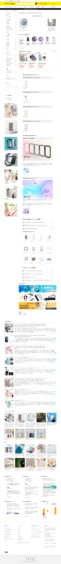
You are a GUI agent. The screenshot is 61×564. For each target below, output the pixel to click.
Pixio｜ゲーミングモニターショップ (36, 537)
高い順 (30, 51)
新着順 (24, 51)
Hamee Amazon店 (7, 531)
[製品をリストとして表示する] (55, 51)
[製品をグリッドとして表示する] (53, 51)
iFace (15, 6)
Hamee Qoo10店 (7, 536)
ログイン (19, 531)
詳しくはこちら (9, 496)
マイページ (19, 532)
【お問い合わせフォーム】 (51, 489)
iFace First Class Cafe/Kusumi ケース (23, 64)
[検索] (36, 4)
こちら (51, 479)
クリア (15, 15)
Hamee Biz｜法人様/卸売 (8, 539)
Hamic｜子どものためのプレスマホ (36, 536)
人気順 (21, 51)
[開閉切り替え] (52, 222)
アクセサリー (25, 6)
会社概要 (19, 536)
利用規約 (19, 534)
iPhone (6, 6)
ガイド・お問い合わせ (52, 6)
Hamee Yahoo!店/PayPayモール (9, 529)
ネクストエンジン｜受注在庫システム (36, 531)
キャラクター (32, 6)
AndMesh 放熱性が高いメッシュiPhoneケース (33, 64)
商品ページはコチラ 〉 (53, 332)
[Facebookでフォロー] (26, 559)
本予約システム (52, 483)
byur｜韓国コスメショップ (35, 534)
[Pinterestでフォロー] (32, 559)
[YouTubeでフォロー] (34, 559)
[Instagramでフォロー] (30, 559)
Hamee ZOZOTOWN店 (8, 534)
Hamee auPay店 (7, 532)
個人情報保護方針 (20, 537)
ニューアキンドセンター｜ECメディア (36, 532)
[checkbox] (11, 22)
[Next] (56, 40)
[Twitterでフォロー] (28, 559)
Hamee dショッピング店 (8, 537)
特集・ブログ (43, 6)
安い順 (27, 51)
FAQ (18, 529)
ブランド (19, 6)
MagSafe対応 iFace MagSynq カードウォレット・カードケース (42, 64)
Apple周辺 (37, 6)
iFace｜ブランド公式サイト (35, 529)
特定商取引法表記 (20, 539)
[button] (22, 67)
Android (10, 6)
